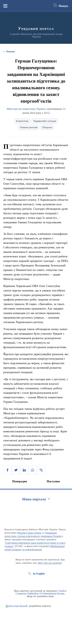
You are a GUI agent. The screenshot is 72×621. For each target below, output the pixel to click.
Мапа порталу (34, 499)
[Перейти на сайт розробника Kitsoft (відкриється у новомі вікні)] (17, 606)
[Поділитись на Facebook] (8, 470)
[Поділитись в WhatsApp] (33, 470)
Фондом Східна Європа (29, 533)
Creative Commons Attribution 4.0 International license (41, 592)
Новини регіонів (28, 127)
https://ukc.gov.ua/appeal (50, 563)
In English (39, 573)
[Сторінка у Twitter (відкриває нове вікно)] (36, 581)
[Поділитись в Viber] (41, 470)
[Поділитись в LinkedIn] (24, 470)
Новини (10, 51)
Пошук (63, 6)
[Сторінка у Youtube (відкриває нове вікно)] (42, 581)
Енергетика (22, 121)
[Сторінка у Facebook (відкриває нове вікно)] (30, 581)
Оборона (47, 127)
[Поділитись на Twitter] (16, 470)
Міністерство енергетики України (26, 108)
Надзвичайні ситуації (44, 121)
